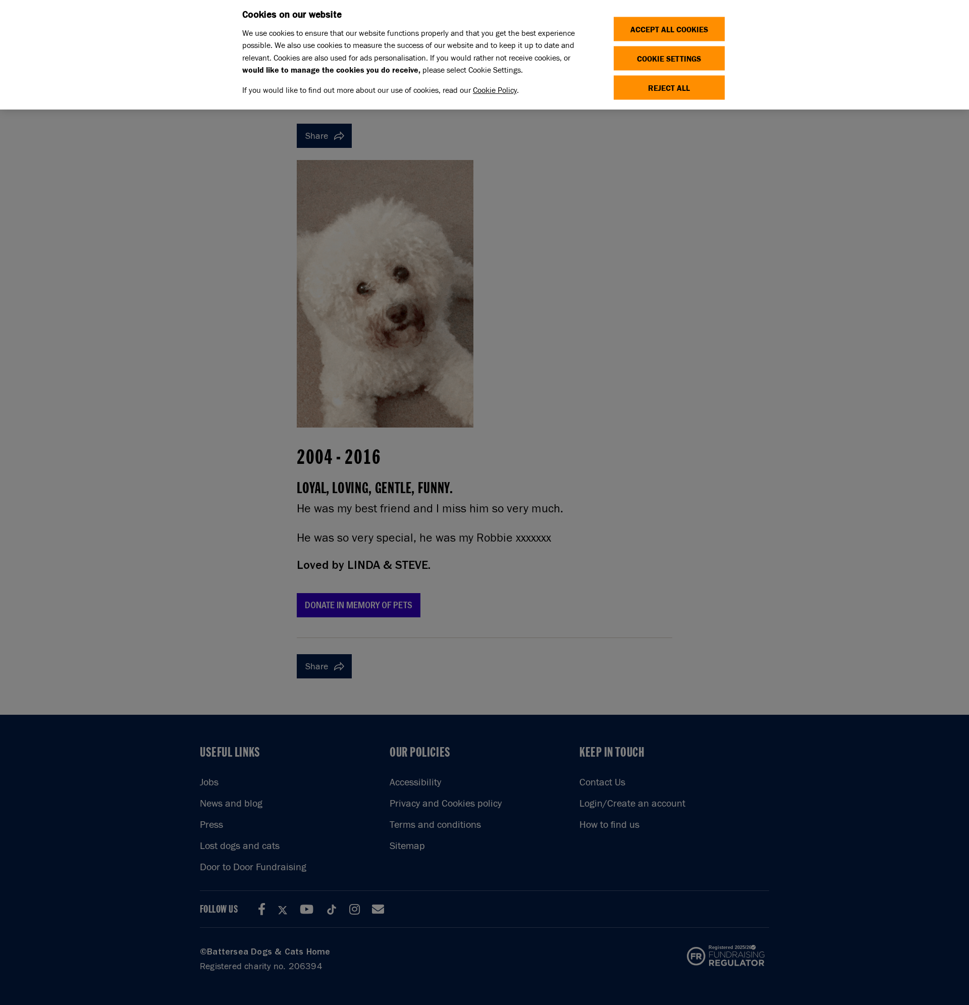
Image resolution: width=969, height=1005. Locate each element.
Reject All (669, 87)
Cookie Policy (495, 90)
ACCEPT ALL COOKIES (669, 29)
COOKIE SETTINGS (669, 58)
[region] (484, 55)
